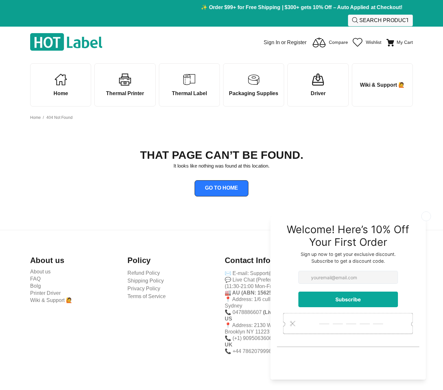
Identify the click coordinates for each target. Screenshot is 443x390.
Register (296, 42)
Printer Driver (45, 293)
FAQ (35, 279)
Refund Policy (143, 273)
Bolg (35, 286)
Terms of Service (146, 296)
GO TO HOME (221, 188)
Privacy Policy (143, 288)
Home (35, 117)
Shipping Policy (145, 280)
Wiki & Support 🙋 (51, 300)
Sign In (272, 42)
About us (40, 271)
